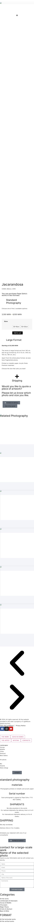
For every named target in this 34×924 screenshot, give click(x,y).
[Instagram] (6, 729)
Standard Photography (13, 301)
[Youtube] (11, 729)
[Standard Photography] (4, 300)
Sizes (6, 321)
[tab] (5, 737)
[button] (17, 663)
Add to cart (17, 333)
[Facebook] (2, 729)
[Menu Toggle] (17, 15)
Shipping (17, 380)
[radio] (16, 326)
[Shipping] (17, 376)
